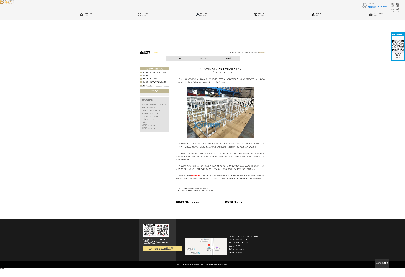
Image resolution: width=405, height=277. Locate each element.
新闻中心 (255, 52)
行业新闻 (203, 58)
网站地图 (220, 264)
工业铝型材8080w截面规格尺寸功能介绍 (195, 188)
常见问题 (228, 58)
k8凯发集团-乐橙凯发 (392, 7)
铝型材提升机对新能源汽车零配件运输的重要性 (197, 190)
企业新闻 (262, 52)
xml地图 (225, 264)
